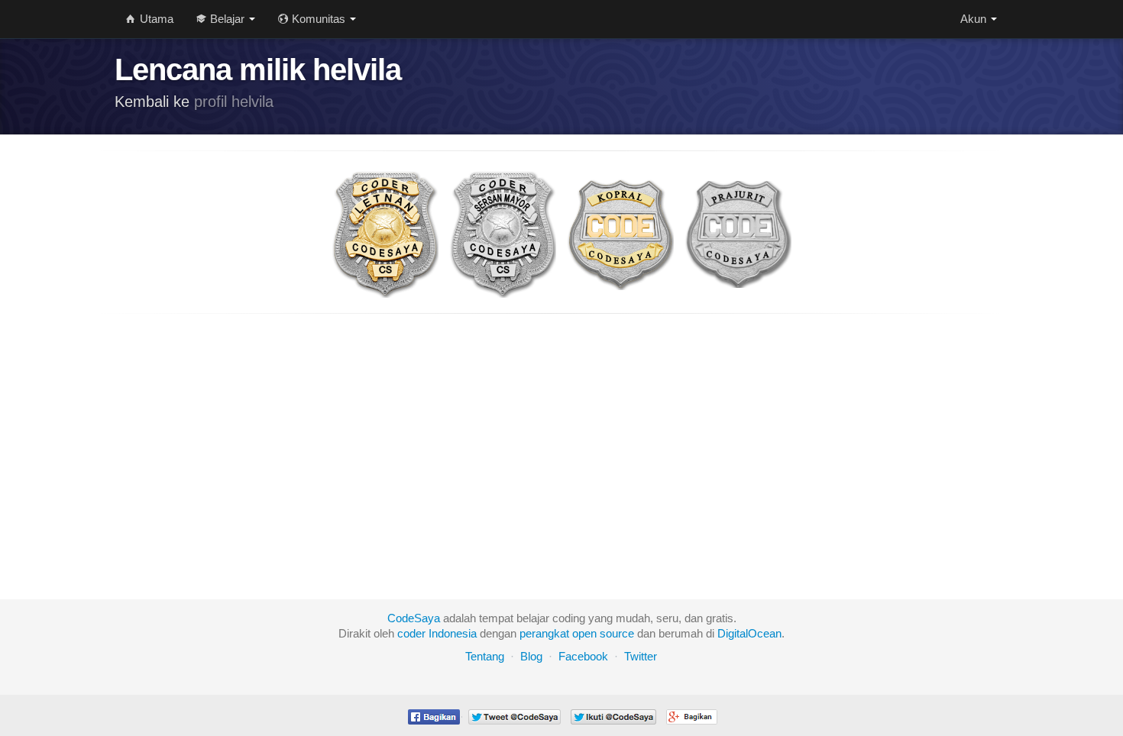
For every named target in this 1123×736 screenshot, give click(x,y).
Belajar (227, 18)
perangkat (544, 633)
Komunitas (318, 18)
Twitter (640, 656)
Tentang (484, 656)
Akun (974, 18)
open (584, 633)
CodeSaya (413, 618)
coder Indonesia (437, 633)
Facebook (583, 656)
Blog (531, 656)
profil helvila (233, 101)
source (617, 633)
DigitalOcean (749, 633)
